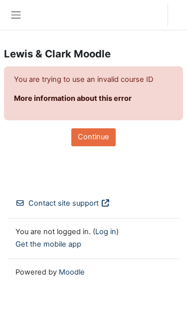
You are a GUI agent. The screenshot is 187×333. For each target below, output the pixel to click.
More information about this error (73, 98)
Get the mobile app (48, 244)
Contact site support (63, 203)
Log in (180, 14)
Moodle (72, 272)
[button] (150, 15)
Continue (93, 136)
